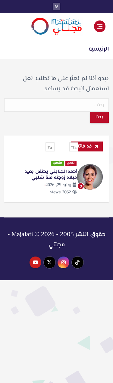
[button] (73, 146)
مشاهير (58, 163)
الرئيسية (99, 49)
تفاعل (71, 163)
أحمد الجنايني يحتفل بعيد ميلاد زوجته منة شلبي (50, 175)
